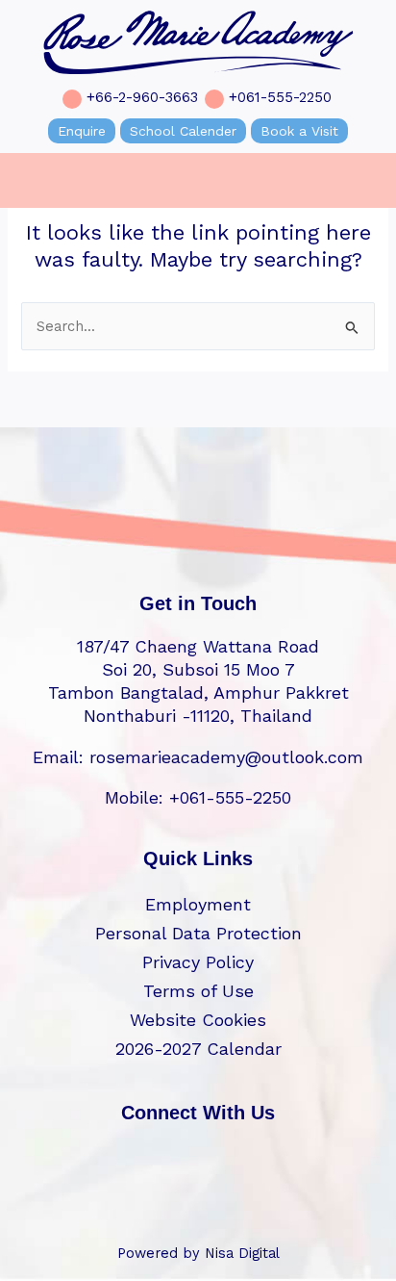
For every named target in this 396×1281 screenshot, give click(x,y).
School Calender (183, 131)
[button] (25, 180)
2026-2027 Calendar (198, 1048)
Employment (198, 904)
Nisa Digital (242, 1253)
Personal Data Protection (198, 933)
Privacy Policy (198, 962)
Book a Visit (299, 131)
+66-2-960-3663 (142, 97)
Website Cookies (198, 1020)
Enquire (82, 131)
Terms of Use (198, 991)
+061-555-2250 (280, 97)
